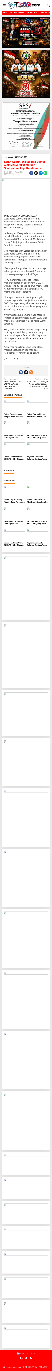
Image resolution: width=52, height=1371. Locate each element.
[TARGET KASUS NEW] (23, 5)
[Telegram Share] (41, 173)
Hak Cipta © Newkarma (11, 1367)
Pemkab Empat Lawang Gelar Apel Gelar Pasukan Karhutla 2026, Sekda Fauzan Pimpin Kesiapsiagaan (13, 436)
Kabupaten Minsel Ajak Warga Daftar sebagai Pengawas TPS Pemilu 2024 (37, 384)
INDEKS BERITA (30, 1367)
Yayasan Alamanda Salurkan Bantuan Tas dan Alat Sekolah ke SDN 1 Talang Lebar (37, 458)
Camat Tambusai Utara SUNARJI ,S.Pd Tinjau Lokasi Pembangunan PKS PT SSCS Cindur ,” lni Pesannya (14, 458)
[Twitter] (26, 372)
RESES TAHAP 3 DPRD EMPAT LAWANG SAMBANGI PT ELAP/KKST (13, 384)
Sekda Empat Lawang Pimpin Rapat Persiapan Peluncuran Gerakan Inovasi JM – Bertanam (14, 415)
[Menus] (4, 5)
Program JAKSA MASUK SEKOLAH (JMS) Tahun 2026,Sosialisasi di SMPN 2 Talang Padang (37, 436)
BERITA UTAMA (9, 174)
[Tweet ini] (36, 173)
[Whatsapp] (45, 173)
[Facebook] (21, 372)
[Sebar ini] (31, 173)
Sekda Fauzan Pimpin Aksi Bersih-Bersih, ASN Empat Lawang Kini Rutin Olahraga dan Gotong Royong (37, 415)
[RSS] (31, 372)
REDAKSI (43, 1367)
